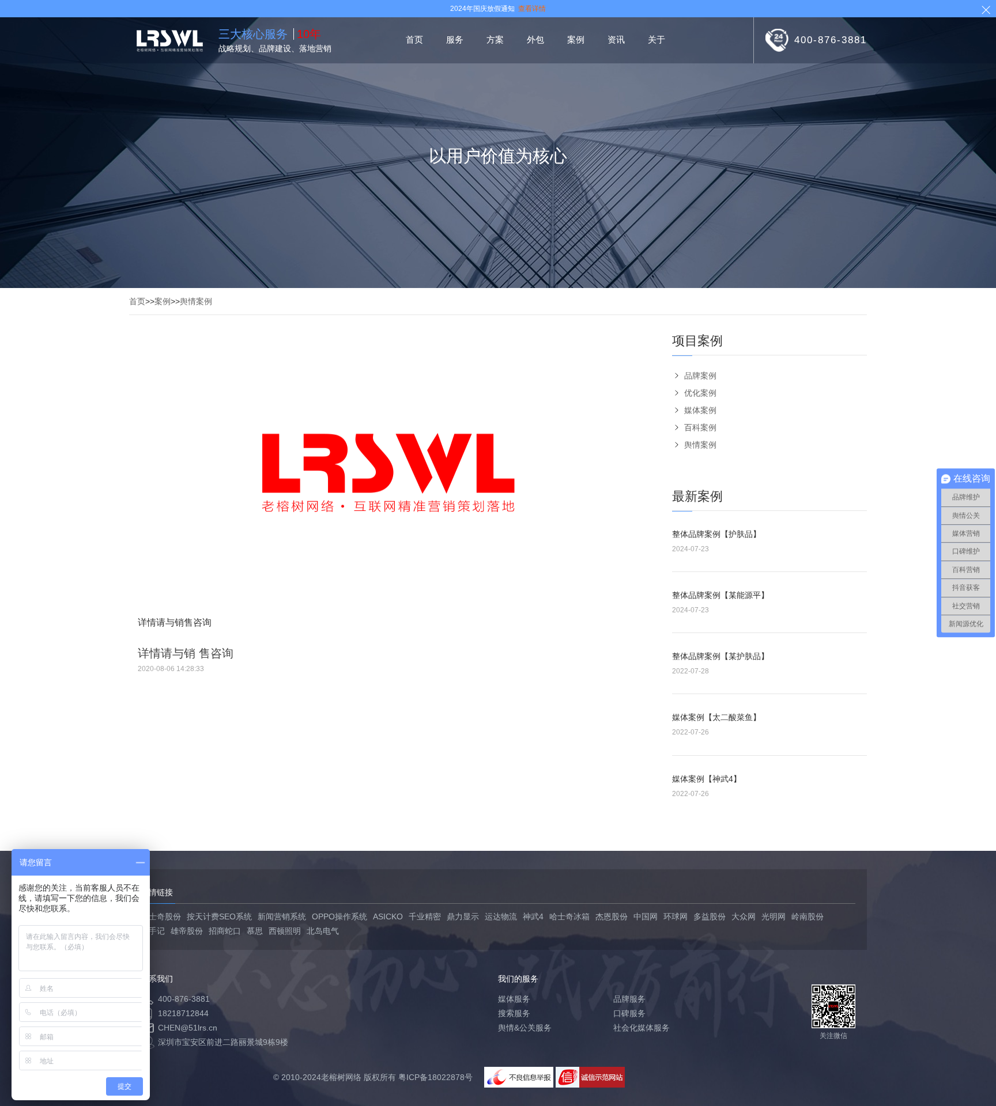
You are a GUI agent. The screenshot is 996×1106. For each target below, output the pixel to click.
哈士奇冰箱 (569, 916)
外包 (535, 39)
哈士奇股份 (161, 916)
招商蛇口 (225, 930)
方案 (495, 39)
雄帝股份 (187, 930)
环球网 (675, 916)
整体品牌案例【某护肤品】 (720, 656)
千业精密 (425, 916)
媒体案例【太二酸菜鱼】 (716, 717)
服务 (454, 39)
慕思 (255, 930)
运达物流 (501, 916)
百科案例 (700, 427)
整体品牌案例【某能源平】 (720, 595)
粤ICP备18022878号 (435, 1077)
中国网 (645, 916)
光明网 (773, 916)
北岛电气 (323, 930)
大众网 (743, 916)
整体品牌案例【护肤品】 (716, 534)
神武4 (533, 916)
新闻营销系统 (282, 916)
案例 (575, 39)
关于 (656, 39)
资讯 (616, 39)
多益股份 (709, 916)
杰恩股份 (611, 916)
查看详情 (532, 9)
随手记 (153, 930)
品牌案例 (700, 375)
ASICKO (388, 916)
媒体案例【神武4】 (706, 778)
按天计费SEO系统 (219, 916)
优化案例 (700, 392)
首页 (414, 39)
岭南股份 (807, 916)
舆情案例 (196, 301)
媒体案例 (700, 410)
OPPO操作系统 (339, 916)
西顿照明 (285, 930)
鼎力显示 (463, 916)
